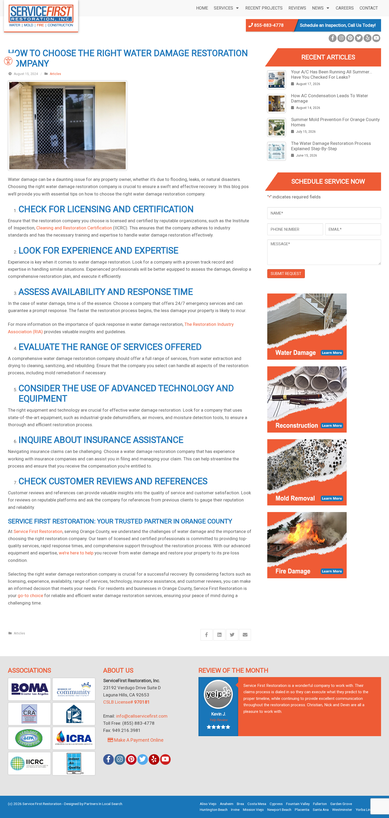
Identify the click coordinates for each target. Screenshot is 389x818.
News (318, 8)
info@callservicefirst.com (142, 716)
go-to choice (30, 595)
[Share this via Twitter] (232, 635)
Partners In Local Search (103, 804)
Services (223, 8)
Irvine (235, 809)
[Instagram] (341, 38)
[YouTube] (376, 38)
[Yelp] (368, 38)
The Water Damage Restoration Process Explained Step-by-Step (331, 146)
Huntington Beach (214, 809)
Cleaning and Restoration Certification (74, 227)
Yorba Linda (365, 809)
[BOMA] (29, 689)
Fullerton (320, 804)
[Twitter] (359, 38)
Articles (55, 74)
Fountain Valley (298, 804)
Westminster (342, 809)
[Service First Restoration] (41, 15)
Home (202, 8)
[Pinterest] (350, 38)
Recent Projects (264, 8)
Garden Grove (341, 804)
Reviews (297, 8)
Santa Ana (321, 809)
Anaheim (226, 804)
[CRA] (29, 714)
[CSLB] (73, 714)
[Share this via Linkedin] (219, 635)
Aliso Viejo (208, 804)
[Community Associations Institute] (73, 689)
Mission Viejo (253, 809)
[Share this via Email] (245, 635)
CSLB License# (126, 702)
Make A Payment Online (138, 740)
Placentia (302, 809)
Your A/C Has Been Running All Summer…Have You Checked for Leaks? (331, 74)
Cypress (276, 804)
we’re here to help (76, 552)
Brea (240, 804)
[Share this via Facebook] (206, 635)
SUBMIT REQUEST (286, 274)
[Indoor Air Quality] (73, 763)
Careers (345, 8)
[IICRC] (29, 763)
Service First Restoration (37, 531)
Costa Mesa (256, 804)
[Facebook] (333, 38)
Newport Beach (279, 809)
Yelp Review (218, 720)
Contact (369, 8)
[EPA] (29, 738)
